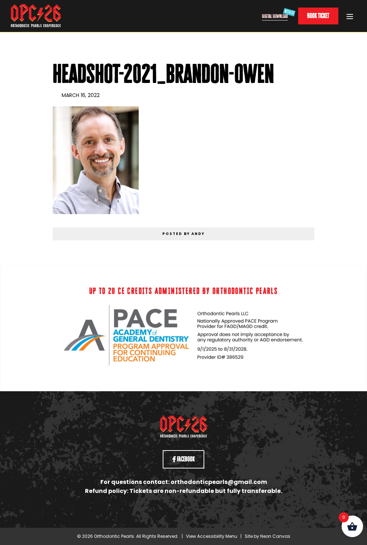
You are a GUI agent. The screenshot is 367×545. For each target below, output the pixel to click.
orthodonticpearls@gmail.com (219, 482)
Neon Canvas (275, 536)
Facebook (185, 458)
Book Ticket (318, 15)
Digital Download (275, 16)
